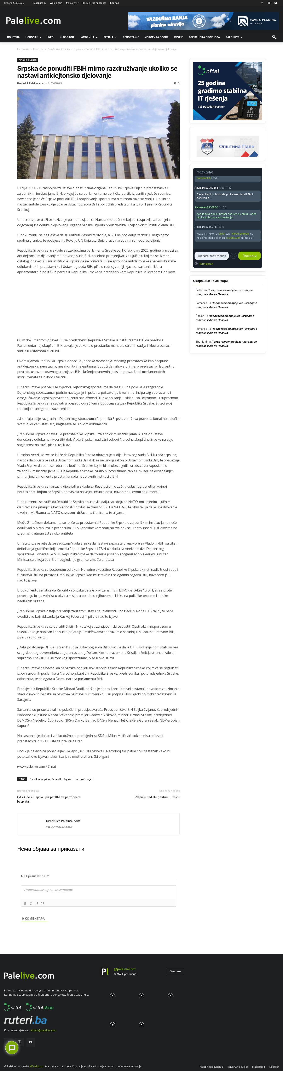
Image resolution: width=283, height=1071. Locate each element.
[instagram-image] (112, 994)
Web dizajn (56, 2)
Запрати (175, 971)
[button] (274, 37)
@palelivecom (124, 969)
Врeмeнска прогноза (204, 37)
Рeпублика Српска (58, 49)
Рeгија (109, 37)
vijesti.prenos (240, 233)
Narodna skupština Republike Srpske (50, 779)
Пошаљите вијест (237, 1066)
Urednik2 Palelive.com (30, 83)
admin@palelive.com (43, 1030)
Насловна (23, 49)
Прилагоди (206, 263)
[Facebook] (262, 3)
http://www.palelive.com (59, 826)
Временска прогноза (94, 2)
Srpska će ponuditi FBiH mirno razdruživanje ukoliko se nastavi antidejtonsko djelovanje (97, 71)
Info (50, 37)
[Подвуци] (37, 903)
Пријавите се (39, 2)
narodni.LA (204, 178)
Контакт (114, 2)
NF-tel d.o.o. (36, 1066)
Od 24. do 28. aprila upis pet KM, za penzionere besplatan (48, 799)
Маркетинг (72, 2)
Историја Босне (157, 37)
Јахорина (87, 37)
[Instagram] (269, 3)
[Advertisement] (98, 308)
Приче (178, 37)
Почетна (13, 37)
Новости (31, 37)
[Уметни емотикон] (233, 256)
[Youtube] (276, 3)
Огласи (68, 37)
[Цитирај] (42, 903)
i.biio (222, 233)
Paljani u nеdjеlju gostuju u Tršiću (157, 797)
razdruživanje (84, 779)
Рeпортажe (131, 37)
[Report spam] (259, 187)
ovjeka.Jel (233, 237)
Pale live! (232, 37)
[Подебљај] (25, 903)
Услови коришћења (211, 1066)
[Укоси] (31, 903)
